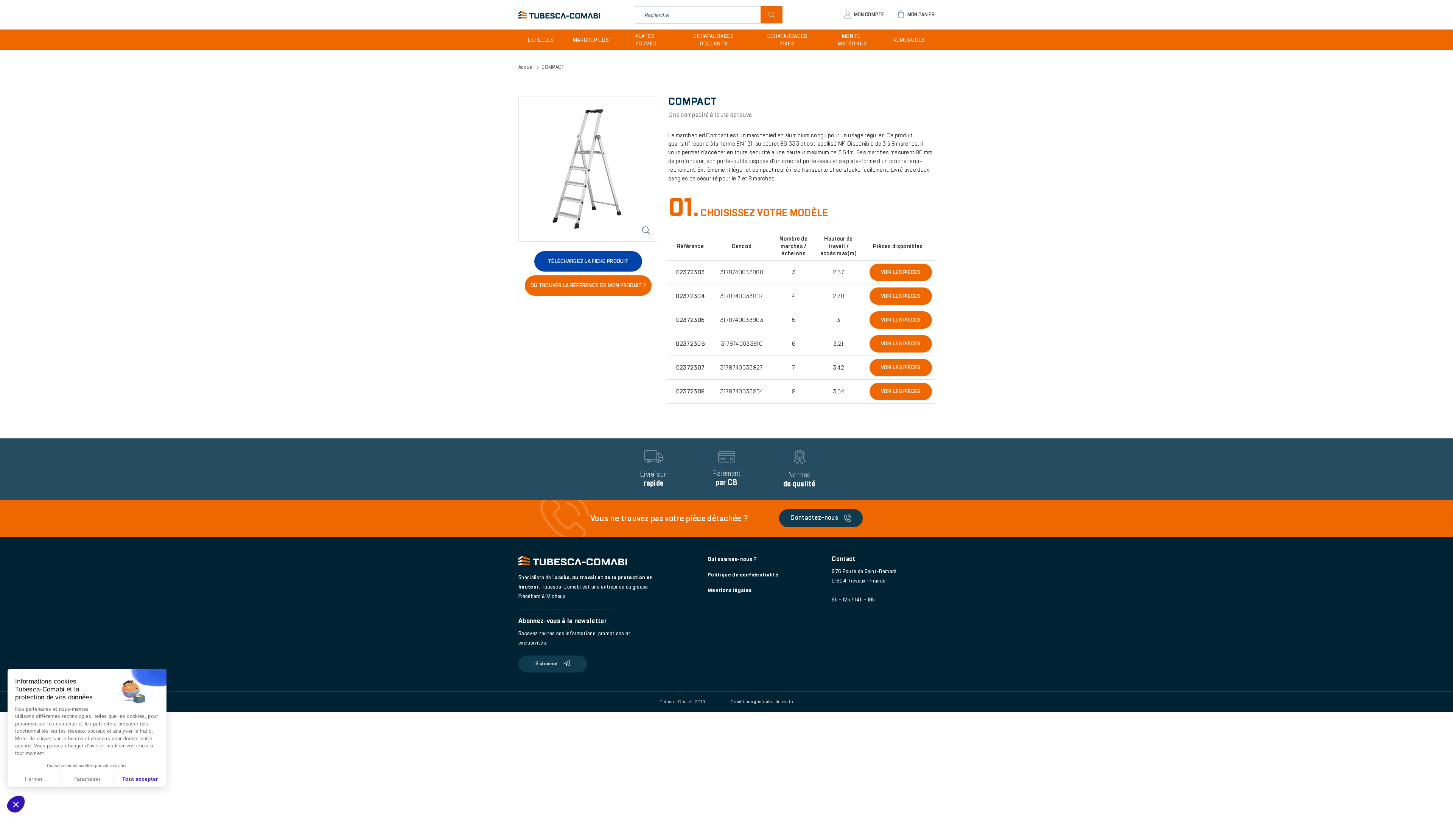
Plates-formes (646, 40)
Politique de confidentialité (743, 574)
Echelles (541, 39)
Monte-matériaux (852, 40)
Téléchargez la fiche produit (588, 261)
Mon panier (921, 14)
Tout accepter (140, 779)
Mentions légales (729, 590)
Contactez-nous (814, 518)
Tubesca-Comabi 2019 (682, 702)
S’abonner (546, 663)
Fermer (34, 779)
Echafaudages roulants (714, 40)
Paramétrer (87, 779)
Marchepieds (591, 39)
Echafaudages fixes (787, 40)
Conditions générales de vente (762, 702)
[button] (16, 804)
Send (772, 14)
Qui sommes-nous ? (732, 559)
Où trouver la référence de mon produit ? (588, 285)
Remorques (909, 39)
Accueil (526, 67)
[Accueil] (559, 15)
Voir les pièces (901, 272)
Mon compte (869, 14)
